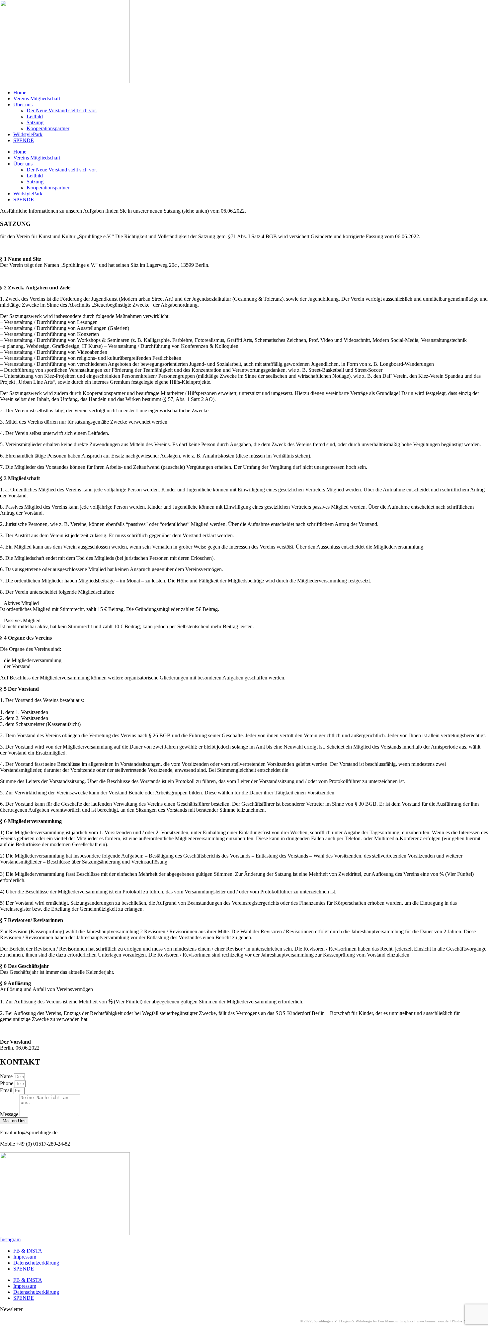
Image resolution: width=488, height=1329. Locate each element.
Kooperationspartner (48, 128)
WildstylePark (27, 134)
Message (10, 1114)
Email (7, 1090)
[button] (11, 1309)
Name (7, 1076)
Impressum (24, 1257)
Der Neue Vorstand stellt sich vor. (62, 110)
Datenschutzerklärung (36, 1263)
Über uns (23, 104)
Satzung (35, 122)
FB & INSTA (27, 1251)
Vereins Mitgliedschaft (36, 98)
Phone (7, 1083)
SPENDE (23, 140)
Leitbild (35, 116)
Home (19, 92)
